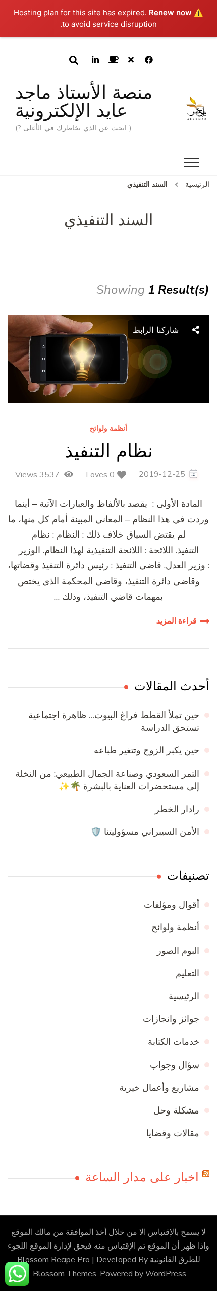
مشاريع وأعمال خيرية (159, 1088)
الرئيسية (184, 996)
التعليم (187, 973)
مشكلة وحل (176, 1110)
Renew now (170, 12)
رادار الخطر (177, 809)
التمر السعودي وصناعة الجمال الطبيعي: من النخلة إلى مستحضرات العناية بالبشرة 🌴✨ (107, 780)
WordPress (165, 1273)
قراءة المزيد (176, 621)
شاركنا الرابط (157, 330)
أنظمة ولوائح (108, 429)
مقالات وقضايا (172, 1133)
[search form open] (73, 60)
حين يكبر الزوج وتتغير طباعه (146, 750)
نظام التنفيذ (109, 451)
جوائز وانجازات (171, 1019)
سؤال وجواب (174, 1065)
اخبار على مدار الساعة (142, 1177)
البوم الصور (178, 951)
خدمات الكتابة (173, 1042)
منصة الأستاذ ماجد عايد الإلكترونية (83, 101)
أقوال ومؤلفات (171, 905)
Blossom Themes (64, 1273)
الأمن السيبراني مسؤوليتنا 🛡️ (144, 832)
